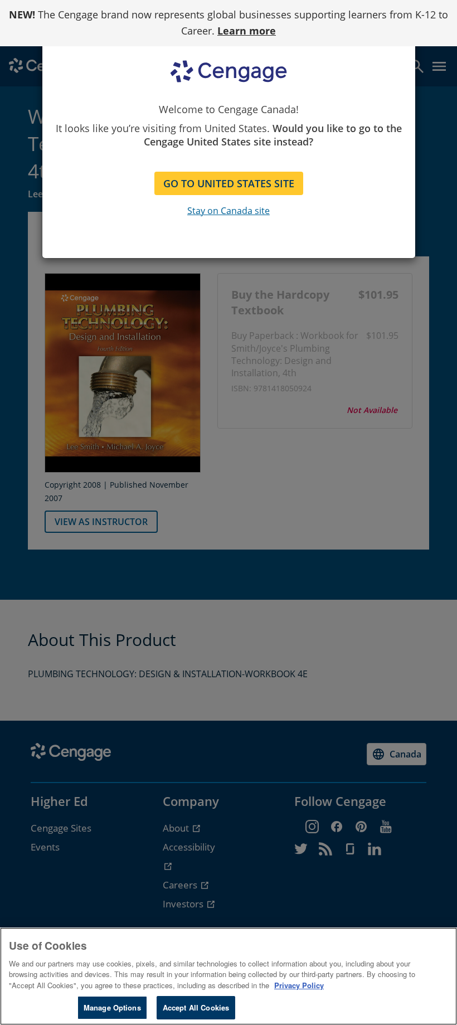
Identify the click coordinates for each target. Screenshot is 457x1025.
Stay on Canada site (228, 211)
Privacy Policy (299, 985)
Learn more (246, 30)
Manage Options (112, 1007)
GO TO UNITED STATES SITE (228, 183)
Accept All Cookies (196, 1007)
